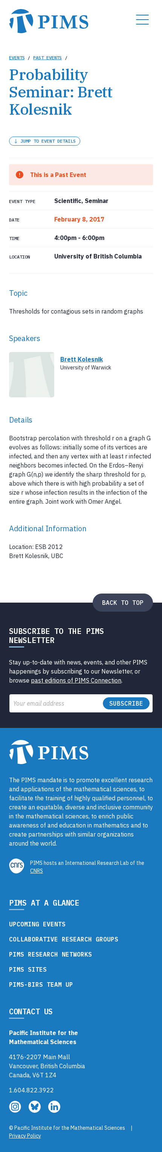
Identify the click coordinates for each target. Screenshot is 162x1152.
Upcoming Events (37, 924)
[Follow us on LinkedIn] (54, 1110)
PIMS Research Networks (50, 954)
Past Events (47, 57)
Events (16, 57)
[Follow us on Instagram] (16, 1110)
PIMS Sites (28, 969)
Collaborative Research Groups (63, 939)
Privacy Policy (25, 1135)
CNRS (36, 870)
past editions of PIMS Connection (76, 680)
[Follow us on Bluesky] (35, 1110)
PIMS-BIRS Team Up (41, 984)
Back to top (123, 602)
